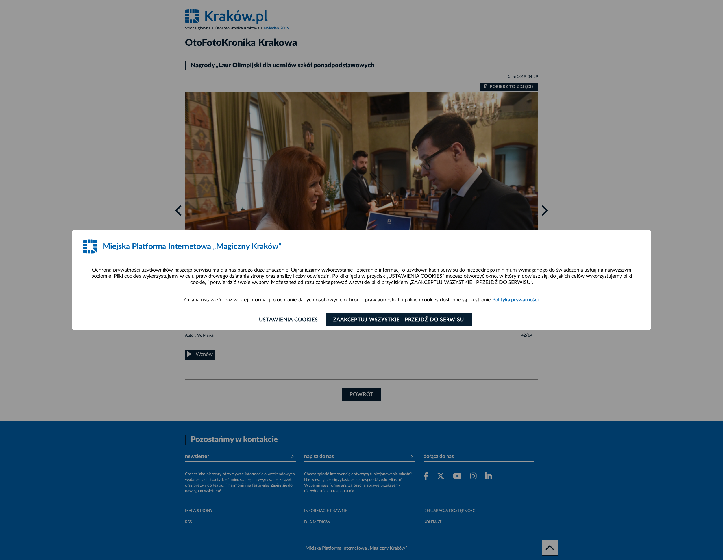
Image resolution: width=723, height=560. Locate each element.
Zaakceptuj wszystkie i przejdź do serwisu (398, 319)
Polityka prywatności (515, 300)
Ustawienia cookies (288, 319)
